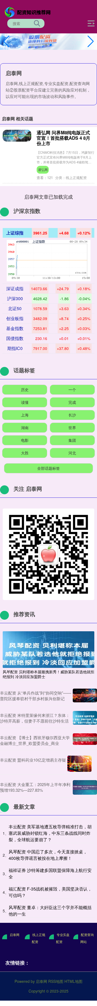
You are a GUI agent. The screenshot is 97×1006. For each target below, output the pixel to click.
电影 (25, 440)
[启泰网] (28, 11)
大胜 (25, 452)
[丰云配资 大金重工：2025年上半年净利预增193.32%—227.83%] (85, 787)
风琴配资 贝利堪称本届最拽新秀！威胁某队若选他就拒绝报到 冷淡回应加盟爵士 (48, 674)
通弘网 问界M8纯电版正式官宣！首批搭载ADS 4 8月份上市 (63, 137)
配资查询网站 (87, 938)
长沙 (72, 415)
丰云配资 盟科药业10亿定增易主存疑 (33, 760)
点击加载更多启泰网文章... (48, 196)
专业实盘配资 (63, 938)
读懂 (25, 402)
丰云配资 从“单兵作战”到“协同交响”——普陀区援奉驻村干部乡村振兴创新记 (35, 695)
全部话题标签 (48, 468)
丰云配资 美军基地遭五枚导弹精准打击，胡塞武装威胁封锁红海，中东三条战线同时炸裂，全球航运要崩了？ (50, 833)
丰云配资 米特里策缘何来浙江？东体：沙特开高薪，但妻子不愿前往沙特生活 (35, 718)
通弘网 (43, 169)
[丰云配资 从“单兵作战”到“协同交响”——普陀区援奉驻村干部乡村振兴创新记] (85, 696)
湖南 (25, 427)
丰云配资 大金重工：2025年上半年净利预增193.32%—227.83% (35, 787)
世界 (72, 427)
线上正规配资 (38, 938)
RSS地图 (55, 981)
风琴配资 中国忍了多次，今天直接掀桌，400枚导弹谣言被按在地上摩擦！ (48, 855)
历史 (25, 389)
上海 (25, 415)
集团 (72, 440)
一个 (72, 389)
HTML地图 (73, 981)
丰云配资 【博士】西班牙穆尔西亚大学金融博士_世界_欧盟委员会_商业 (35, 740)
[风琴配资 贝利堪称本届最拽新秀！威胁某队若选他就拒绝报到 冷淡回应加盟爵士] (48, 648)
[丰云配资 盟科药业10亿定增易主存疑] (79, 764)
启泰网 (14, 934)
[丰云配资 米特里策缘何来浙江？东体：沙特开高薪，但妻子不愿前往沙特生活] (85, 718)
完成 (72, 402)
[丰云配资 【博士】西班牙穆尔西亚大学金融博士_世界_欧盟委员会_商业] (85, 740)
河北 (72, 452)
